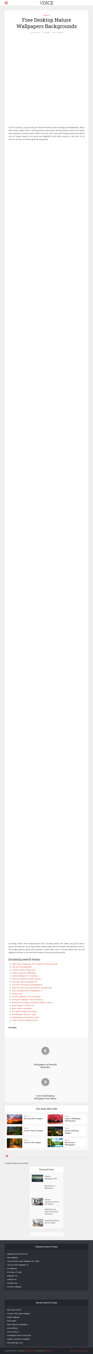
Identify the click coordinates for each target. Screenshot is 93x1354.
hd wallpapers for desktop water (26, 1017)
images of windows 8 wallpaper (18, 1339)
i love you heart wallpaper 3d (17, 1265)
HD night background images (24, 1011)
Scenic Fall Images (32, 1142)
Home (72, 1351)
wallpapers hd (12, 1276)
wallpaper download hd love (17, 1254)
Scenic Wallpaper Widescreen (73, 1119)
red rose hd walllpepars (22, 967)
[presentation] (7, 1156)
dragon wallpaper (13, 1317)
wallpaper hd (11, 1279)
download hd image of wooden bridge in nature (32, 1002)
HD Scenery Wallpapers (70, 1143)
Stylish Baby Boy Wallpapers (17, 1324)
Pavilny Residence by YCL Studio (52, 1221)
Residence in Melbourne (50, 1187)
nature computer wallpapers (24, 973)
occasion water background (23, 970)
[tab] (7, 1156)
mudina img (17, 993)
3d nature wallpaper (14, 1287)
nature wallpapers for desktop (25, 976)
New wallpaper (12, 1257)
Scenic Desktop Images (72, 1131)
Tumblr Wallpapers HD (51, 1177)
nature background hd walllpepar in (27, 990)
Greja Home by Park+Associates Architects (51, 1211)
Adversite (78, 1351)
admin (47, 32)
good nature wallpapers (22, 1008)
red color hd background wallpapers (27, 984)
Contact (85, 1351)
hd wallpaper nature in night (24, 1014)
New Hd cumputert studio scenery (26, 979)
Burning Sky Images (33, 1118)
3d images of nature (14, 1272)
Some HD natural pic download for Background (32, 987)
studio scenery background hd (25, 1020)
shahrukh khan (12, 1283)
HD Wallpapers (30, 1351)
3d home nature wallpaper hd (24, 981)
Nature (46, 15)
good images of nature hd (23, 1005)
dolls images (11, 1321)
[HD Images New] (46, 2)
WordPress (48, 1351)
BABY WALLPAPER (14, 1310)
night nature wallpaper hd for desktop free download (34, 964)
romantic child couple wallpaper (18, 1313)
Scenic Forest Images (33, 1130)
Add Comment (57, 32)
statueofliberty (12, 1328)
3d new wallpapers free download (26, 996)
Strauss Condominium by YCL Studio (52, 1201)
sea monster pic (13, 1332)
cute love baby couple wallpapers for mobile (23, 1261)
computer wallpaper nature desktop (27, 999)
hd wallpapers (12, 1268)
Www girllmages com (15, 1343)
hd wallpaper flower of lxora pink (19, 1335)
